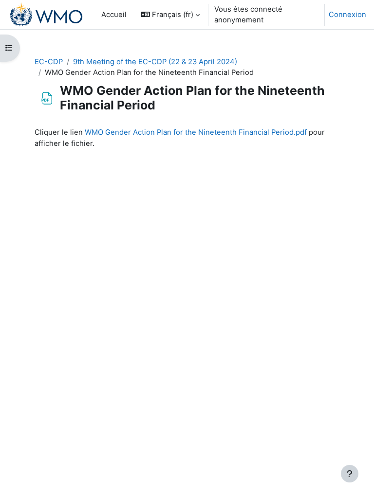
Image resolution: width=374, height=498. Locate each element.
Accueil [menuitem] (114, 14)
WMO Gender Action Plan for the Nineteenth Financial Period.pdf (196, 132)
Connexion (347, 14)
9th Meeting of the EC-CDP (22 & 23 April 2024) (155, 61)
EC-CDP (49, 61)
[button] (170, 14)
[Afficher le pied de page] (349, 473)
